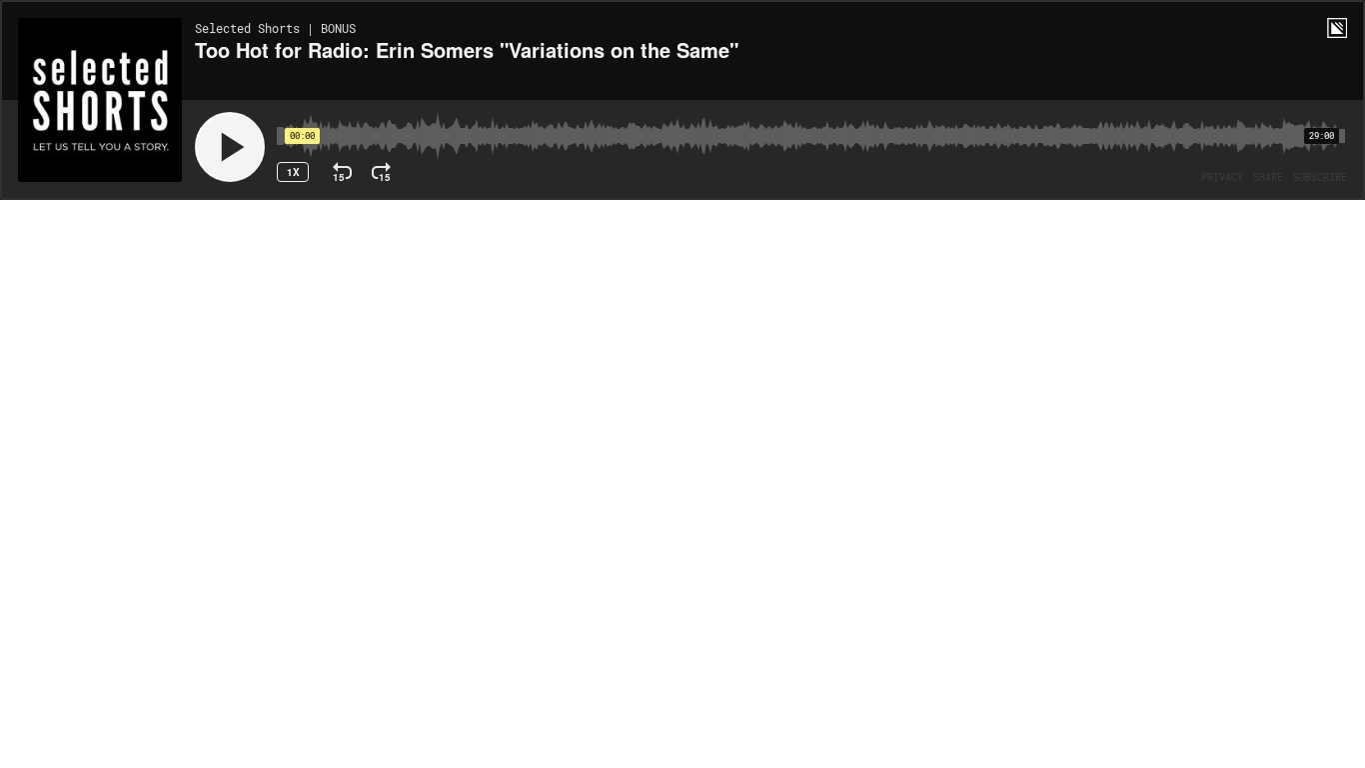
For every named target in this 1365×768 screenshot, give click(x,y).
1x (293, 172)
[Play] (230, 147)
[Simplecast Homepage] (1337, 28)
